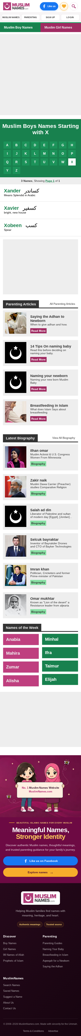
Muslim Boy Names (18, 27)
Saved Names (11, 990)
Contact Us (9, 1008)
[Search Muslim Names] (74, 6)
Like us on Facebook (43, 860)
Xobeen (13, 225)
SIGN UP (50, 17)
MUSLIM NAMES (10, 17)
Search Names (11, 985)
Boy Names (10, 943)
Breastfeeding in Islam (55, 954)
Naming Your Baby (53, 949)
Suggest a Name (12, 996)
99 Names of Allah (13, 954)
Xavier (11, 208)
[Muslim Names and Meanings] (17, 6)
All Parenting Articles (62, 303)
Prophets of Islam (13, 960)
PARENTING (30, 17)
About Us (8, 1002)
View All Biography (63, 437)
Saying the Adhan (53, 966)
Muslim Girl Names (58, 27)
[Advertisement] (40, 74)
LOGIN (70, 17)
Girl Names (9, 949)
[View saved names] (64, 6)
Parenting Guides (52, 943)
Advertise (53, 1031)
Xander (12, 190)
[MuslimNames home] (40, 898)
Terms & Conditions (33, 1031)
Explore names (40, 872)
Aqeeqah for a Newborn (56, 960)
